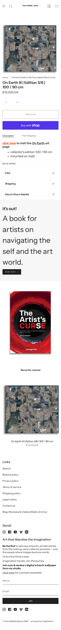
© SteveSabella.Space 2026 (15, 621)
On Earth (38, 143)
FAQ (7, 173)
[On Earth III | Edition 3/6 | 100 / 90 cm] (32, 409)
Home (5, 77)
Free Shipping (29, 135)
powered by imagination (42, 621)
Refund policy (10, 474)
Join (31, 600)
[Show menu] (5, 6)
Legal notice (10, 499)
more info (10, 272)
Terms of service (12, 487)
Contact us (9, 505)
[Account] (49, 6)
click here (9, 143)
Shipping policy (11, 493)
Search (7, 468)
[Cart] (56, 6)
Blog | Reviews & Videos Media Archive (25, 511)
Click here (8, 572)
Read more (9, 164)
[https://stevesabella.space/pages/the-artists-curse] (26, 218)
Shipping (10, 183)
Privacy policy (10, 480)
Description (8, 135)
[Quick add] (7, 434)
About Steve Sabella (17, 194)
